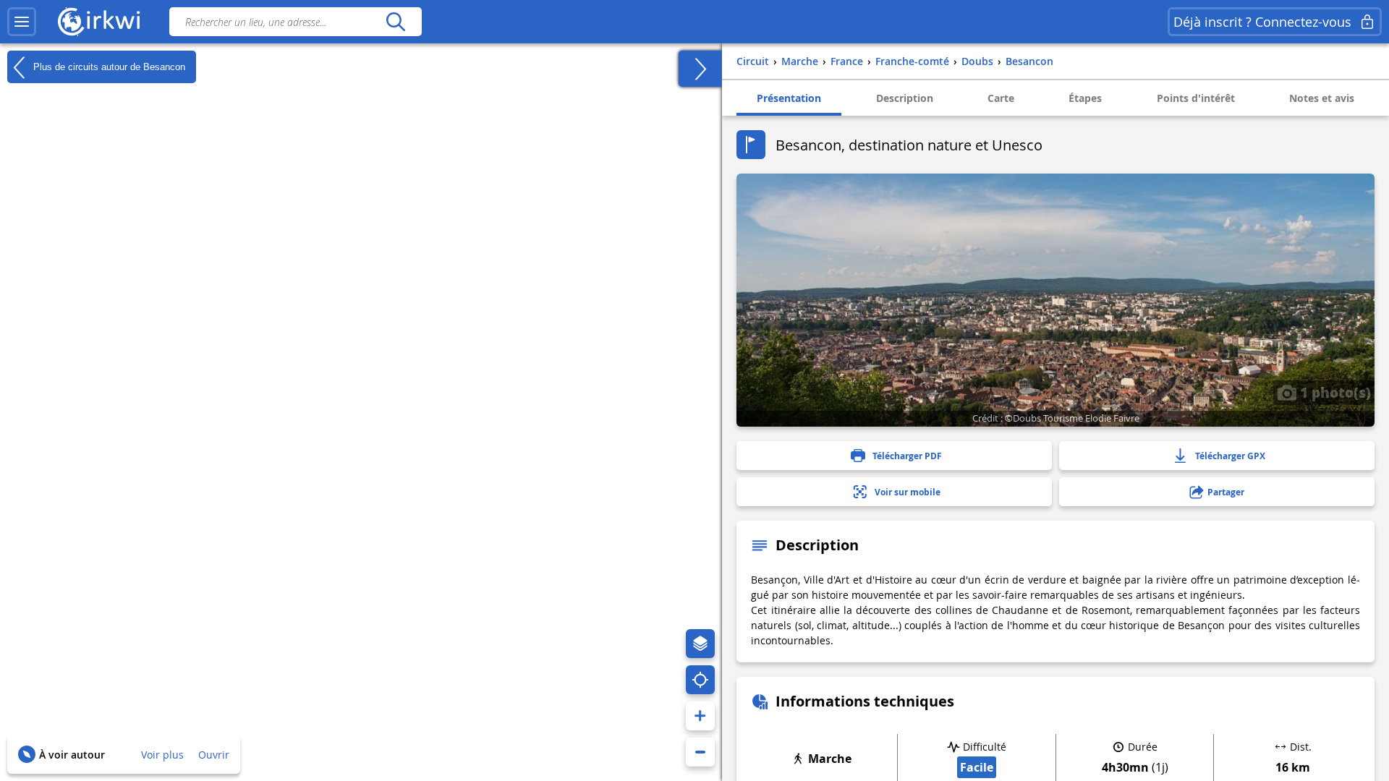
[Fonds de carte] (700, 643)
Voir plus (162, 754)
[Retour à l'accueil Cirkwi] (99, 21)
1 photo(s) (1333, 392)
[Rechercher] (395, 21)
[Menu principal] (21, 21)
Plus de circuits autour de (107, 66)
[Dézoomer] (700, 752)
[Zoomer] (700, 715)
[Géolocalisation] (700, 679)
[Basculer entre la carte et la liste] (700, 69)
